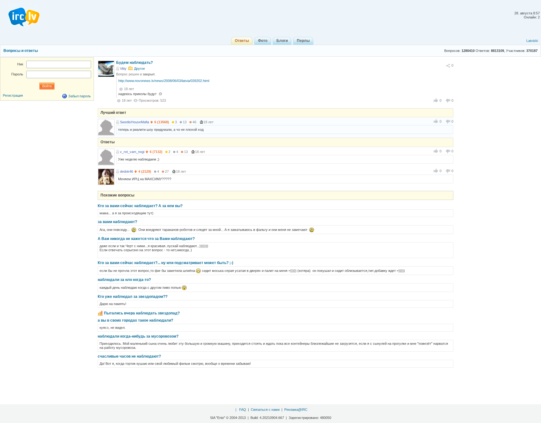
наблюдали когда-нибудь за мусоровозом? (138, 336)
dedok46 (126, 171)
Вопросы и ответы (20, 50)
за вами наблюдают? (117, 222)
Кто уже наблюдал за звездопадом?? (132, 296)
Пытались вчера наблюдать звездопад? (142, 313)
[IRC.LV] (20, 15)
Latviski (532, 41)
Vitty (123, 68)
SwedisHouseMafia (134, 122)
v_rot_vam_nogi (132, 152)
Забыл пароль (79, 96)
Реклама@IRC (295, 409)
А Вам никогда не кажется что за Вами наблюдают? (146, 239)
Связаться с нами (265, 409)
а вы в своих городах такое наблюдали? (135, 320)
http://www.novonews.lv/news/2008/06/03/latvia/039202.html (163, 81)
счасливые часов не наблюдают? (129, 356)
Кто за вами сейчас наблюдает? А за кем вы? (140, 206)
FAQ (242, 409)
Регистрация (13, 95)
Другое (139, 68)
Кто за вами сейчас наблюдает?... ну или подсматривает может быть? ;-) (165, 263)
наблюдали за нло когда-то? (124, 280)
